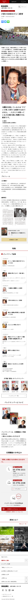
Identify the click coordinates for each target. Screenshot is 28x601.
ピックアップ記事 (5, 564)
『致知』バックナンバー (6, 567)
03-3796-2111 (19, 470)
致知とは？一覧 (22, 523)
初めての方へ (4, 557)
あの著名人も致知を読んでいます (9, 571)
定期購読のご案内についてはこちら (14, 512)
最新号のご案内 (5, 560)
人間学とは (4, 578)
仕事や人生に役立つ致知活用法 (9, 581)
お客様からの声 (5, 574)
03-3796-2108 (19, 483)
